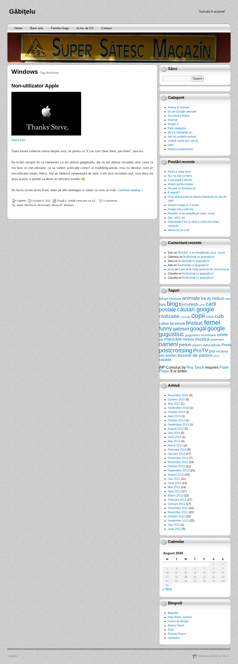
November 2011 (178, 512)
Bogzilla (173, 613)
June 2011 (174, 529)
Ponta (226, 345)
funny (165, 329)
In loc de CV (85, 28)
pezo (171, 269)
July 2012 (174, 478)
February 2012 (177, 499)
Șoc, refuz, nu (176, 217)
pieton (185, 344)
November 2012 (178, 462)
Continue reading (130, 190)
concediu (185, 317)
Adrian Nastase (170, 298)
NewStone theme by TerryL (213, 656)
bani (162, 304)
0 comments (110, 200)
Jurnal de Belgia (178, 621)
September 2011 (178, 520)
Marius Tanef (176, 625)
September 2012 (178, 470)
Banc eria (36, 28)
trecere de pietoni (195, 355)
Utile (171, 145)
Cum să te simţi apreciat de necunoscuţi (204, 269)
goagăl (198, 329)
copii (198, 315)
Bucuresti (188, 304)
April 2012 (174, 491)
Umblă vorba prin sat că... (82, 200)
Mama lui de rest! (178, 230)
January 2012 (176, 504)
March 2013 (175, 445)
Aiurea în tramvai (178, 107)
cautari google (195, 309)
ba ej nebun (213, 298)
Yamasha (174, 638)
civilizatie (169, 316)
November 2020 (178, 395)
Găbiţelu (22, 11)
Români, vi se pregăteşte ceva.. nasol (191, 213)
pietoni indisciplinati (206, 345)
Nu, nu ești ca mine (180, 175)
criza (210, 316)
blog (172, 303)
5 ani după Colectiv (180, 180)
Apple (20, 205)
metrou (188, 339)
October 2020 (176, 399)
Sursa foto (18, 140)
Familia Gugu (60, 28)
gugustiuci (192, 335)
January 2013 (176, 453)
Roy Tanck (195, 367)
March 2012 (175, 495)
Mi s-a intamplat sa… (181, 132)
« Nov (167, 589)
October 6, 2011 (42, 200)
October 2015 (176, 412)
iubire (222, 334)
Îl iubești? (174, 192)
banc (228, 298)
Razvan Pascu (177, 633)
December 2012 (178, 458)
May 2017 (174, 403)
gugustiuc (171, 334)
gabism (181, 328)
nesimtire (217, 339)
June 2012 (174, 483)
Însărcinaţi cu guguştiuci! (199, 256)
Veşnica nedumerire (180, 149)
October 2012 (176, 466)
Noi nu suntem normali (182, 136)
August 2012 (176, 474)
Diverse (173, 120)
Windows (69, 205)
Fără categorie (177, 128)
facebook (177, 323)
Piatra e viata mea (179, 171)
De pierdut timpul (178, 115)
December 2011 (178, 508)
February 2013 (177, 449)
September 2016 (178, 407)
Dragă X (61, 200)
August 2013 (176, 428)
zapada (165, 359)
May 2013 (174, 441)
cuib (219, 316)
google (216, 328)
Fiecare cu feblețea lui (182, 188)
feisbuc (194, 323)
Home (18, 28)
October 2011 (176, 516)
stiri (162, 355)
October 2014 (176, 420)
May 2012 (174, 487)
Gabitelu (21, 200)
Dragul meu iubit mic (181, 209)
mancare (173, 339)
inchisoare (208, 335)
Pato (171, 629)
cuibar (164, 323)
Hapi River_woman (180, 617)
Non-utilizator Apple (35, 86)
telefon (171, 355)
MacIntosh (30, 205)
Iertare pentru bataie (180, 184)
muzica (202, 339)
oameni (168, 344)
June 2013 (174, 437)
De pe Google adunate (182, 111)
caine (202, 304)
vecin (216, 356)
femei (212, 322)
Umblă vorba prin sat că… (184, 140)
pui (212, 350)
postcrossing (175, 350)
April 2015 (174, 416)
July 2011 (174, 524)
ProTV (200, 351)
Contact (106, 28)
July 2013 (174, 433)
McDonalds (44, 205)
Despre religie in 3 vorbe (183, 205)
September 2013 (178, 424)
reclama (222, 351)
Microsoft (57, 205)
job (161, 339)
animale (191, 298)
